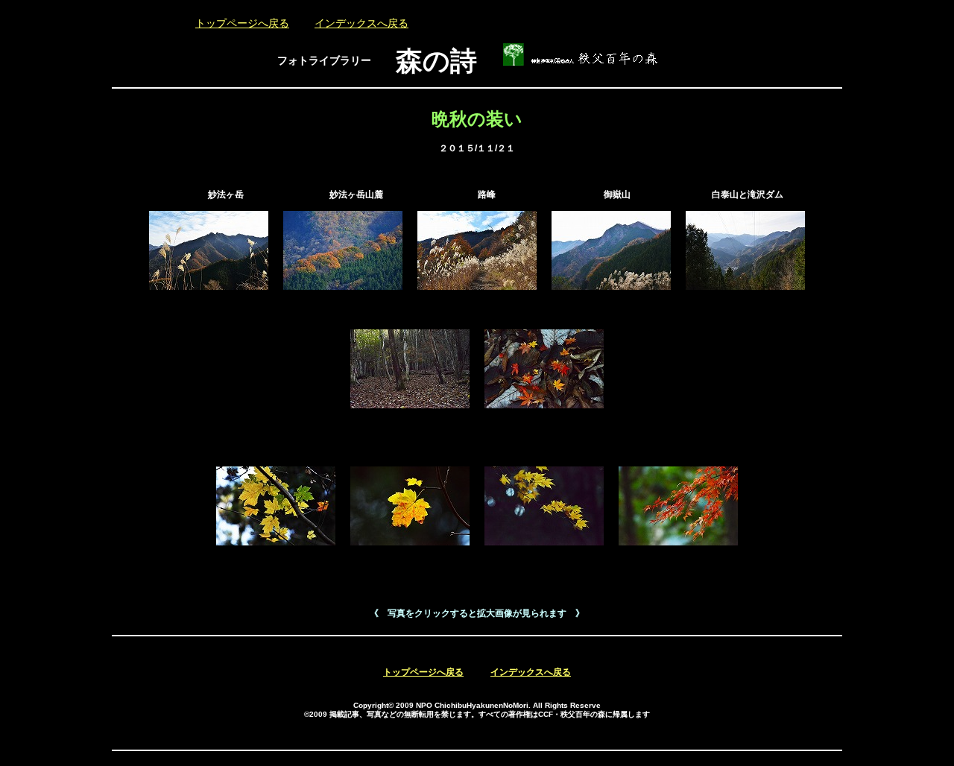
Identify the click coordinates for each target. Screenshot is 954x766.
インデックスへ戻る (361, 23)
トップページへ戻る (242, 23)
